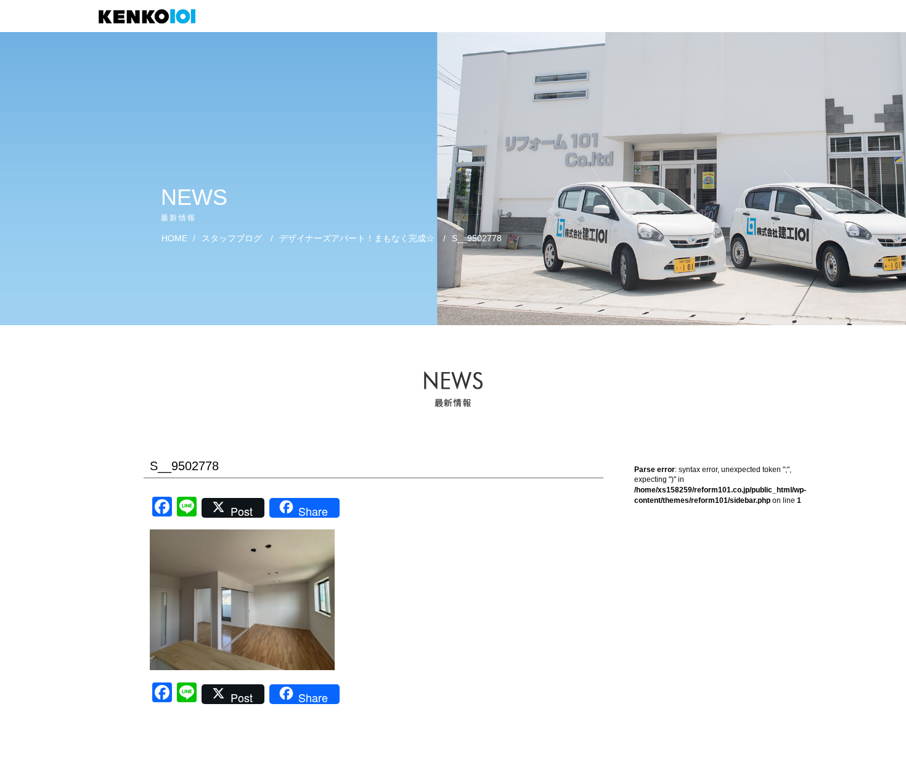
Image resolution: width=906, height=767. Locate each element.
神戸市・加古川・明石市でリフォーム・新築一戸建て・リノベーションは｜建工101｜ (153, 16)
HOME (174, 238)
